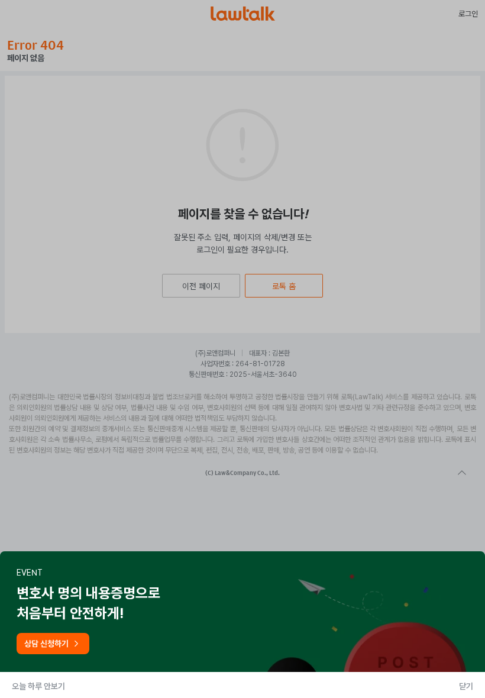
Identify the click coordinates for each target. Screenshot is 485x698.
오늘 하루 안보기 (38, 686)
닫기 (466, 686)
